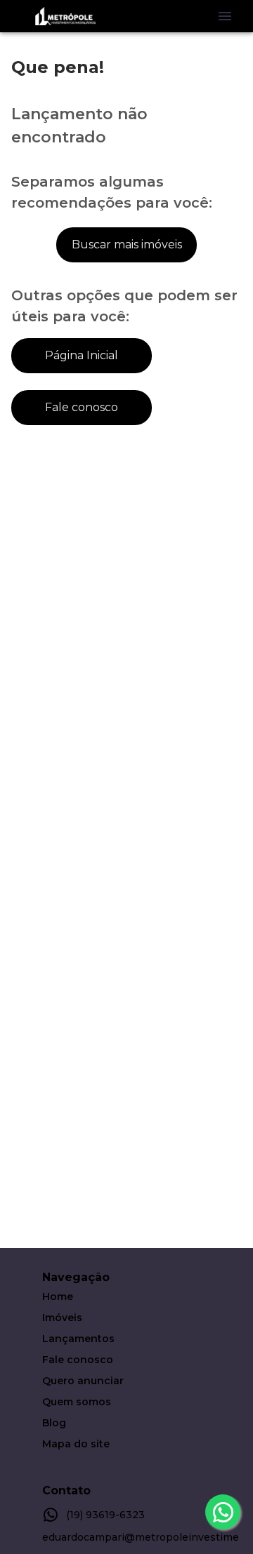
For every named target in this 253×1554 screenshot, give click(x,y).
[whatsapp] (222, 1511)
